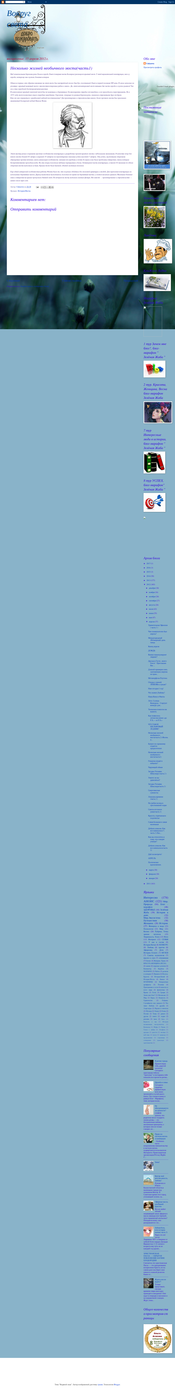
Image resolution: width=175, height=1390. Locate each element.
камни (148, 966)
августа (152, 605)
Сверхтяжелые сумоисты (154, 791)
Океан (156, 1011)
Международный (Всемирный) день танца (156, 640)
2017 (149, 563)
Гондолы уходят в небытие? (155, 762)
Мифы (156, 1027)
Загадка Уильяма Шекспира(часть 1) (157, 785)
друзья (146, 1016)
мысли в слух (149, 958)
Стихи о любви (149, 1030)
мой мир (146, 1035)
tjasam (100, 1384)
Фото (166, 936)
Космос (146, 931)
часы (155, 1019)
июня (151, 613)
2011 (149, 883)
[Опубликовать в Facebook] (50, 187)
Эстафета (162, 1030)
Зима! (157, 1162)
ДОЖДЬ (151, 650)
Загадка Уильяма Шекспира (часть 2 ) (157, 772)
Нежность (162, 998)
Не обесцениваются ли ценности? (161, 1108)
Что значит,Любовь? (156, 692)
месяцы (163, 1032)
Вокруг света (19, 18)
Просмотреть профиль (153, 67)
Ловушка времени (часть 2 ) (155, 797)
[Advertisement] (157, 537)
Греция (162, 992)
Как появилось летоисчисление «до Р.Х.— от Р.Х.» (157, 717)
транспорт (160, 1040)
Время (146, 992)
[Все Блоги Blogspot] (145, 518)
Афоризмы (148, 950)
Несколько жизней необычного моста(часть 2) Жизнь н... (158, 736)
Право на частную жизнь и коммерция (161, 1136)
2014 (149, 576)
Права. (163, 1027)
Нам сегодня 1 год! (156, 688)
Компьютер (147, 969)
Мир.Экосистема (152, 917)
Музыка (149, 1011)
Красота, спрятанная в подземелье (157, 816)
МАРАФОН (148, 971)
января (152, 878)
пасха (155, 1035)
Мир (145, 998)
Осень (164, 1011)
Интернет (152, 939)
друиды (146, 1032)
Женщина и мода (156, 926)
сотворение (147, 1040)
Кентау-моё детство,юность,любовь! (161, 1178)
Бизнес (148, 961)
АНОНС (149, 901)
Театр (155, 1014)
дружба (162, 1006)
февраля (152, 874)
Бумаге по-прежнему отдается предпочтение (156, 746)
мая (150, 617)
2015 (149, 571)
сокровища (161, 1038)
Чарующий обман (155, 767)
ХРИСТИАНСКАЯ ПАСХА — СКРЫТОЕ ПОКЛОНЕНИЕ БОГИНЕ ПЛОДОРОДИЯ (154, 1257)
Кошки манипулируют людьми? (157, 655)
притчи (162, 947)
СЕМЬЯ (165, 939)
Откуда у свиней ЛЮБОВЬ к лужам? (157, 683)
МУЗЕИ (165, 952)
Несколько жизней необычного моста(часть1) (155, 754)
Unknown (150, 63)
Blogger (117, 1384)
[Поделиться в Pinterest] (52, 187)
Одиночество (148, 1000)
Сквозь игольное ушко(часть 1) (155, 810)
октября (152, 596)
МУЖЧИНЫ (148, 982)
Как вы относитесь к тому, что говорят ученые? (156, 839)
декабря (152, 588)
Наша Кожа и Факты (156, 696)
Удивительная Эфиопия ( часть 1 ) (157, 626)
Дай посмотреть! (155, 854)
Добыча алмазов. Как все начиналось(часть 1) (157, 847)
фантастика (161, 990)
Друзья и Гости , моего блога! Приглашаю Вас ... (157, 663)
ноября (152, 592)
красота (154, 1032)
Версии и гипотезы (161, 1008)
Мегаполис (162, 995)
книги (155, 1016)
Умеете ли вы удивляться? (154, 778)
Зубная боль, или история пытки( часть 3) (161, 1229)
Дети (161, 950)
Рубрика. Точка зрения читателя (156, 932)
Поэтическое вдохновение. (154, 863)
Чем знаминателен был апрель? (157, 632)
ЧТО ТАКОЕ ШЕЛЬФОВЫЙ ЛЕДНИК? (155, 726)
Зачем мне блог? (149, 995)
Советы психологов (155, 955)
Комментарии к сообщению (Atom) (35, 286)
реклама (146, 1019)
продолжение (148, 1038)
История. (163, 923)
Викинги (157, 974)
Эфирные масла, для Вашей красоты (161, 1204)
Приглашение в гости (151, 987)
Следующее (13, 280)
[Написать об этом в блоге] (44, 187)
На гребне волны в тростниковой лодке (157, 804)
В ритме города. (161, 1061)
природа (163, 1035)
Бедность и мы (150, 1022)
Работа (157, 971)
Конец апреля (153, 646)
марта (151, 870)
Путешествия (150, 920)
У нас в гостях (156, 942)
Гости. (154, 992)
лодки (163, 1016)
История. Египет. (151, 952)
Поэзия (146, 1014)
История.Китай (159, 976)
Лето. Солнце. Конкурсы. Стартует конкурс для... (157, 703)
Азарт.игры (147, 1008)
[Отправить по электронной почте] (42, 187)
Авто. (163, 1019)
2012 (149, 584)
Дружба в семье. (161, 1082)
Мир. (161, 928)
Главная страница (71, 280)
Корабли (161, 969)
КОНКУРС (163, 944)
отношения (163, 958)
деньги (163, 1014)
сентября (152, 600)
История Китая (150, 944)
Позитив (161, 984)
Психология (148, 928)
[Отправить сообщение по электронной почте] (37, 186)
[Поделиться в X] (47, 187)
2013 (149, 580)
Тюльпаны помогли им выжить (157, 710)
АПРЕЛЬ (152, 858)
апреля (152, 621)
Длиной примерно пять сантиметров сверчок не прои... (157, 671)
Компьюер (147, 1027)
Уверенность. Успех (152, 936)
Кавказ (162, 979)
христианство (148, 1043)
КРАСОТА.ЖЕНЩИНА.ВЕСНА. (155, 963)
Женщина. (149, 923)
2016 (149, 567)
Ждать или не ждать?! (160, 1280)
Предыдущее (131, 280)
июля (151, 609)
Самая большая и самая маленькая (157, 823)
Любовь (150, 947)
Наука (153, 998)
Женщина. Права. (160, 961)
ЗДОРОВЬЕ (149, 909)
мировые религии (159, 966)
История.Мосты (24, 191)
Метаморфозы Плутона (157, 678)
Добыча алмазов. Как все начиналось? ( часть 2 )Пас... (156, 830)
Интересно (151, 897)
